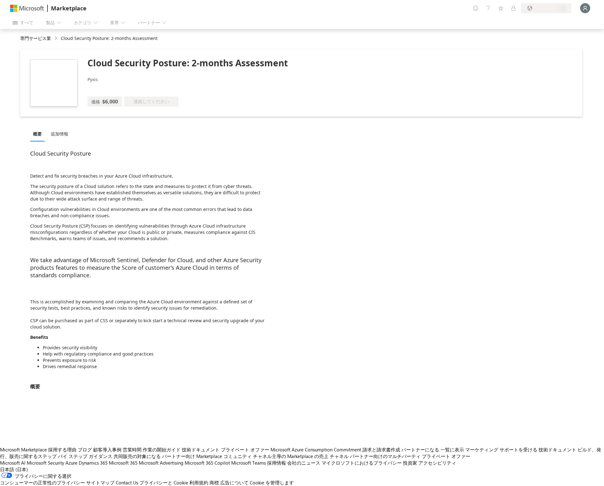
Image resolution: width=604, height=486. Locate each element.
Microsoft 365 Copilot (207, 463)
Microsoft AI (12, 463)
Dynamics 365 (93, 463)
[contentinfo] (56, 38)
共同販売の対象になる (137, 456)
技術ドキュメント (201, 449)
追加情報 (59, 134)
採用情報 (276, 463)
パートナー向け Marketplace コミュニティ (207, 456)
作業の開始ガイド (162, 449)
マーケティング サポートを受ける (501, 449)
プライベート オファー (245, 449)
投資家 (410, 463)
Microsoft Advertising (161, 463)
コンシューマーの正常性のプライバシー (42, 482)
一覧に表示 (452, 449)
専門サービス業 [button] (35, 38)
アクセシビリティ (437, 463)
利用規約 (198, 482)
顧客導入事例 (107, 449)
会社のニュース (303, 463)
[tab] (39, 134)
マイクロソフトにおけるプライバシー (362, 463)
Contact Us (127, 482)
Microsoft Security (45, 463)
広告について (234, 482)
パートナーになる (420, 449)
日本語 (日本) (14, 469)
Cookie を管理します (272, 482)
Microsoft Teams (248, 463)
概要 (37, 134)
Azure (71, 463)
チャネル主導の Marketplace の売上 (290, 456)
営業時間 (132, 449)
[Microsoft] (27, 8)
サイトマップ (100, 482)
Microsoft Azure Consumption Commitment (316, 449)
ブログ (85, 449)
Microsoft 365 (123, 463)
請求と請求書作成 (381, 449)
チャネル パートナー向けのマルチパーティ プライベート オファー (400, 456)
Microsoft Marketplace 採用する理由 (38, 449)
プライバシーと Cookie (163, 482)
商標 (214, 482)
